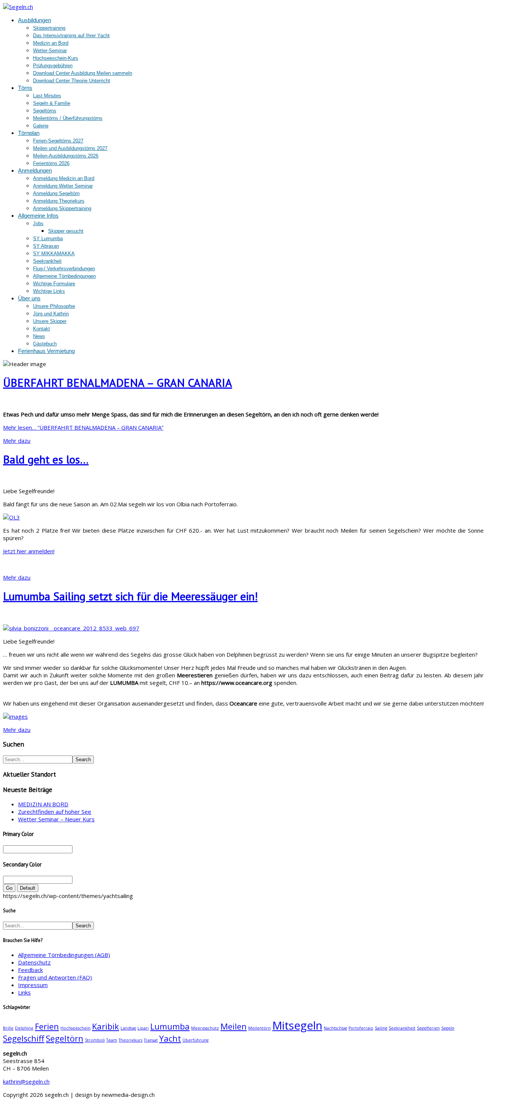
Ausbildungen (34, 20)
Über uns (29, 298)
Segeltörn (64, 1038)
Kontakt (41, 329)
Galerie (40, 126)
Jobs (38, 223)
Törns (25, 88)
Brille (8, 1028)
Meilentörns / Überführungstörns (68, 118)
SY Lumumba (48, 238)
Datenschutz (34, 962)
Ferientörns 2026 (51, 163)
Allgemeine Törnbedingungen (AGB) (64, 955)
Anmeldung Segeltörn (56, 193)
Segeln (447, 1028)
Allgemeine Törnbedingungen (64, 276)
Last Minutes (47, 95)
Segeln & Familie (51, 103)
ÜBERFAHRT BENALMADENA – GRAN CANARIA (117, 382)
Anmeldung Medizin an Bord (63, 178)
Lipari (143, 1028)
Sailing (381, 1028)
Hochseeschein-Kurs (55, 58)
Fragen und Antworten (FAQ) (55, 977)
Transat (151, 1040)
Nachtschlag (335, 1028)
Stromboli (95, 1040)
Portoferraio (361, 1028)
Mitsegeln (297, 1025)
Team (111, 1040)
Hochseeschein (75, 1028)
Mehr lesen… (83, 427)
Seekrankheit (47, 261)
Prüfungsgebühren (52, 65)
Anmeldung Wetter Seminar (63, 186)
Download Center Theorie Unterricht (71, 80)
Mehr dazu (16, 440)
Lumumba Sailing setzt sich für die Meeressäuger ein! (130, 596)
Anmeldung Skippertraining (62, 208)
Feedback (30, 970)
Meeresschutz (205, 1028)
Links (24, 992)
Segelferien (428, 1028)
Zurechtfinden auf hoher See (54, 811)
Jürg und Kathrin (51, 314)
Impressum (33, 985)
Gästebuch (45, 344)
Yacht (170, 1038)
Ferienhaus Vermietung (46, 351)
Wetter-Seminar (50, 50)
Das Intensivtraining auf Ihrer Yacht (71, 35)
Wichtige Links (49, 291)
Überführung (195, 1040)
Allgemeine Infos (38, 215)
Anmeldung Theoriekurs (58, 201)
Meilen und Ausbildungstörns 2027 (70, 148)
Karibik (105, 1026)
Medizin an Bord (50, 43)
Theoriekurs (130, 1040)
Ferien (47, 1026)
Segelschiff (23, 1038)
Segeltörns (44, 111)
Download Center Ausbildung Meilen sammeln (82, 73)
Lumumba (170, 1026)
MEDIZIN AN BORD (43, 804)
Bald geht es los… (46, 459)
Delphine (24, 1028)
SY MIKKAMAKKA (54, 253)
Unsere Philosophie (54, 306)
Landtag (128, 1028)
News (39, 336)
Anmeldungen (35, 170)
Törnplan (28, 133)
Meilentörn (259, 1028)
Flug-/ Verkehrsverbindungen (64, 268)
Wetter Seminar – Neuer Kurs (56, 819)
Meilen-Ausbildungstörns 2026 (65, 156)
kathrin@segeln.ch (26, 1081)
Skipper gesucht (65, 231)
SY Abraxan (46, 246)
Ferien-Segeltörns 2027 (58, 141)
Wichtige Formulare (54, 283)
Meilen (233, 1026)
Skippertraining (49, 28)
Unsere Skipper (49, 321)
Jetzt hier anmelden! (28, 551)
